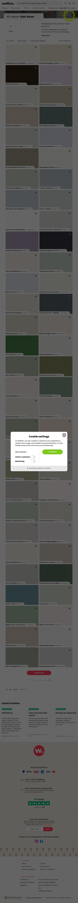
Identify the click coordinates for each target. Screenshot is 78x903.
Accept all (52, 452)
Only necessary (20, 452)
